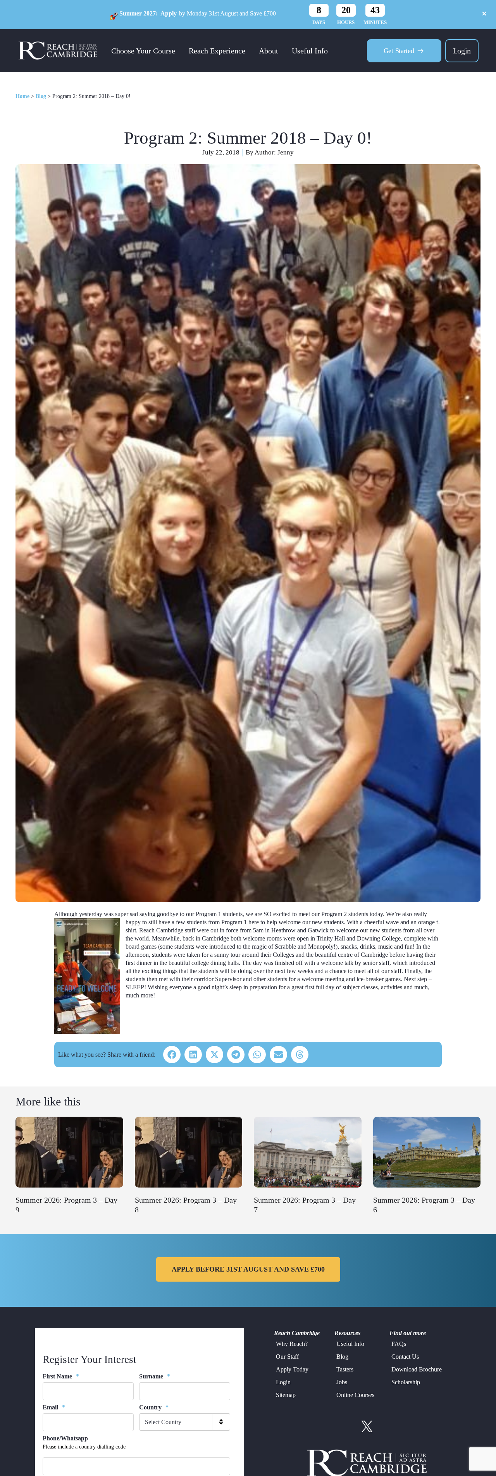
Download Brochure (416, 1369)
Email (54, 1407)
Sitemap (286, 1395)
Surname (154, 1376)
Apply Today (292, 1369)
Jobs (341, 1382)
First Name (61, 1376)
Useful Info (310, 51)
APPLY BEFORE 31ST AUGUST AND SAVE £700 (248, 1269)
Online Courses (355, 1395)
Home (22, 96)
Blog (41, 96)
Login (462, 51)
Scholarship (405, 1382)
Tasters (344, 1369)
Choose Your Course (143, 51)
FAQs (398, 1343)
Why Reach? (292, 1343)
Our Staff (287, 1356)
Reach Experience (217, 51)
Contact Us (405, 1356)
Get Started (399, 51)
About (268, 51)
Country (154, 1407)
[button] (172, 1054)
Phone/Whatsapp (65, 1438)
